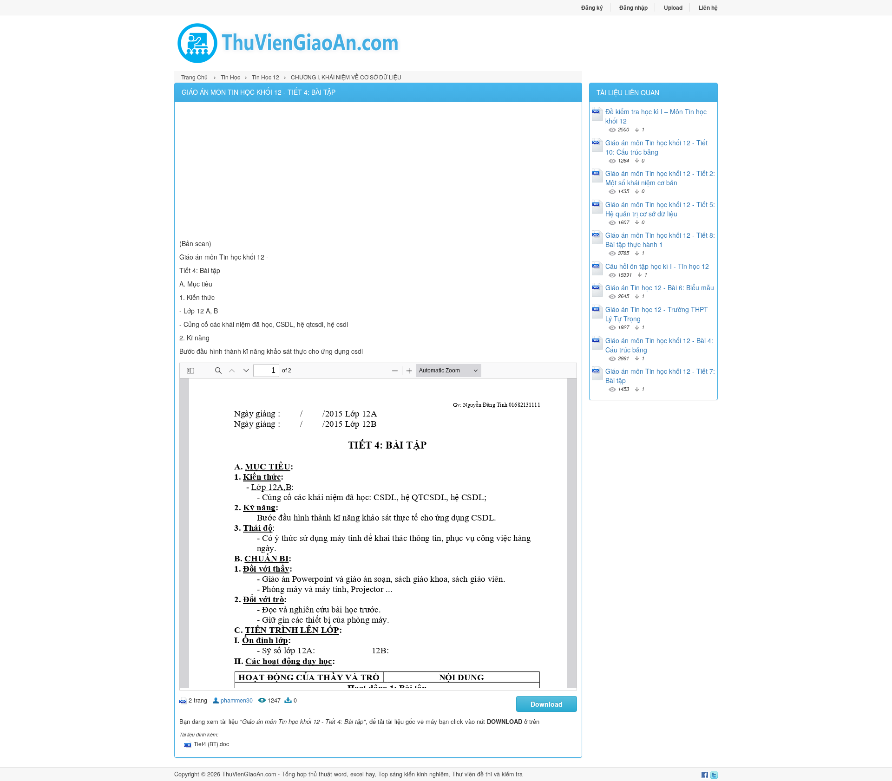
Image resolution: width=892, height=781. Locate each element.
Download (547, 704)
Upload (673, 7)
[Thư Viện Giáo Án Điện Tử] (310, 43)
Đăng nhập (633, 7)
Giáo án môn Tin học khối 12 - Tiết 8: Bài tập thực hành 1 (660, 239)
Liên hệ (708, 7)
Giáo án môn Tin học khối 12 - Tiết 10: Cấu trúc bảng (656, 147)
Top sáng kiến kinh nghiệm (413, 774)
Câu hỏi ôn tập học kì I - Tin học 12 (657, 266)
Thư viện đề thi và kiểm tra (487, 774)
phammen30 (237, 700)
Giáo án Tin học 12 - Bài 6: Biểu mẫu (659, 287)
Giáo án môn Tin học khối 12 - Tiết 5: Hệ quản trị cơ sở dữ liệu (660, 209)
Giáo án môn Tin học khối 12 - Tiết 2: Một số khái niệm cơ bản (660, 178)
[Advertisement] (378, 172)
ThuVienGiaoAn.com (249, 774)
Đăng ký (592, 7)
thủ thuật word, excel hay (341, 774)
